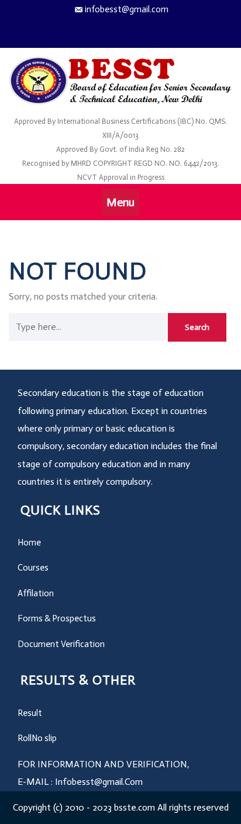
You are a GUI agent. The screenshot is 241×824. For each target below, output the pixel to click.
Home (29, 542)
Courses (33, 567)
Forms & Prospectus (57, 618)
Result (30, 713)
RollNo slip (37, 738)
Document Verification (61, 644)
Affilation (36, 593)
